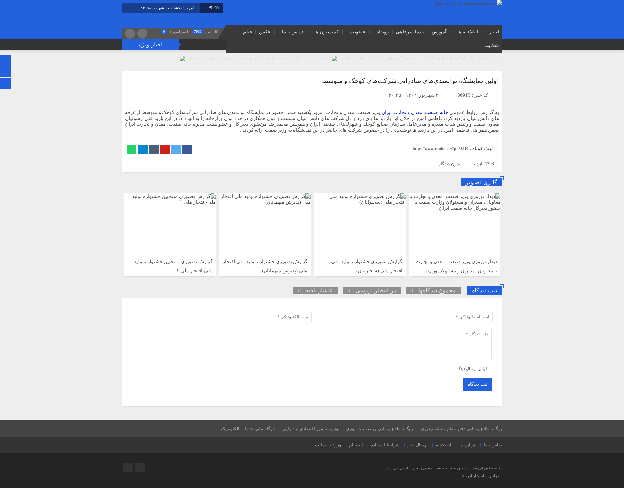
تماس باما (493, 445)
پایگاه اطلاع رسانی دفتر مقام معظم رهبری (461, 428)
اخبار (494, 31)
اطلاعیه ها (467, 31)
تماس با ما (292, 31)
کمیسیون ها (326, 31)
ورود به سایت (328, 445)
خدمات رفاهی (410, 31)
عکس (265, 31)
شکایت (491, 45)
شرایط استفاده (385, 445)
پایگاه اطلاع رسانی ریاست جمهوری (379, 428)
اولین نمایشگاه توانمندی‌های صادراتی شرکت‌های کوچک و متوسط (410, 80)
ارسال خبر (418, 445)
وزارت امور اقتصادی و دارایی (310, 428)
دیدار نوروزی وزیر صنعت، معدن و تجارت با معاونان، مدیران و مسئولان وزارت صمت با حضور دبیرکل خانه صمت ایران (456, 270)
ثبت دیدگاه (478, 384)
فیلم (247, 31)
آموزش (439, 31)
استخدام (443, 445)
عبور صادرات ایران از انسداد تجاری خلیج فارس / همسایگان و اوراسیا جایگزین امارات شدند (420, 58)
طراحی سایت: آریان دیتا (481, 476)
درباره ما (467, 445)
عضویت (358, 31)
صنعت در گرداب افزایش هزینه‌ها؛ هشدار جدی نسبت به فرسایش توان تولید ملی (259, 58)
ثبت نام (356, 445)
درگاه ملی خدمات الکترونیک (248, 428)
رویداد (383, 31)
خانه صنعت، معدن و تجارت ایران (415, 112)
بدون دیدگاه (449, 163)
